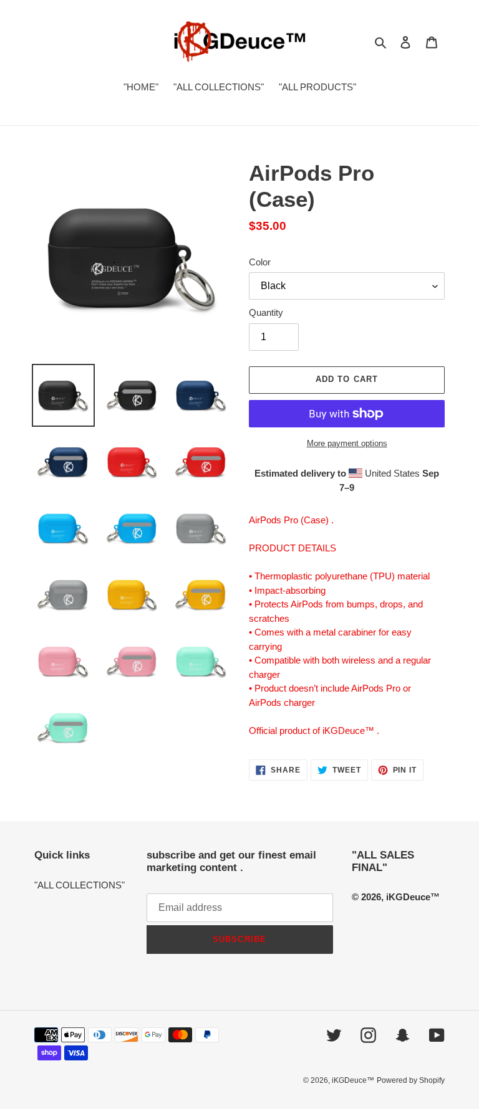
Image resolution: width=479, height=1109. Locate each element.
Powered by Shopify (411, 1080)
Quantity (266, 312)
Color (260, 262)
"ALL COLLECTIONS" (79, 885)
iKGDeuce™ (353, 1080)
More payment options (347, 443)
